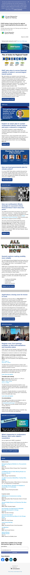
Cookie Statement (18, 9)
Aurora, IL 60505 (5, 382)
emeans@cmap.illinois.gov (9, 403)
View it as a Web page (22, 41)
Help (21, 571)
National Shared (5, 532)
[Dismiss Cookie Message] (28, 1)
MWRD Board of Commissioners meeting (11, 496)
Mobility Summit (5, 533)
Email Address (4, 546)
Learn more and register (7, 374)
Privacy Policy (10, 571)
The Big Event (5, 527)
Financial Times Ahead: (7, 514)
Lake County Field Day (7, 522)
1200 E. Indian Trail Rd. (7, 381)
